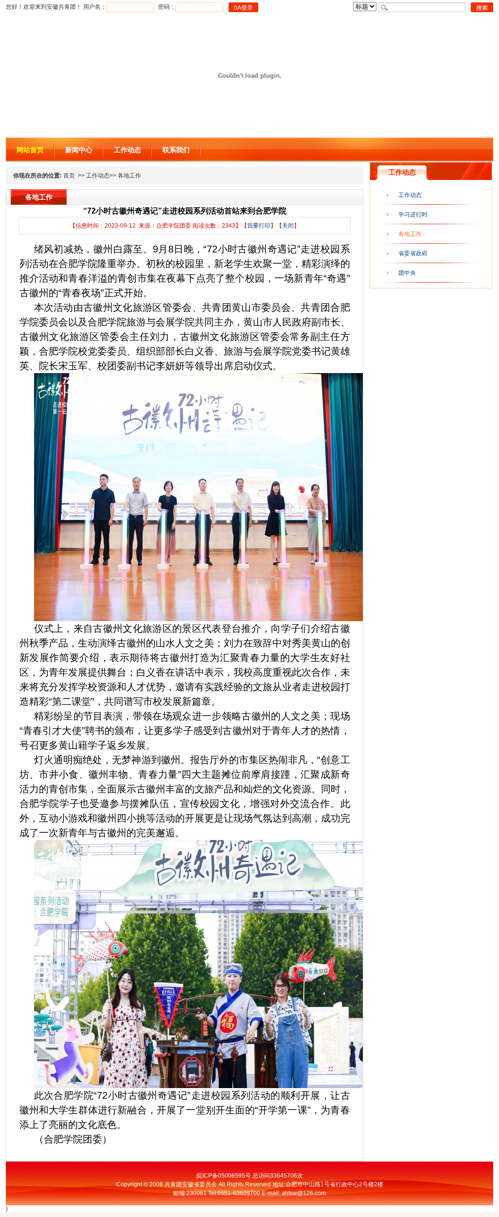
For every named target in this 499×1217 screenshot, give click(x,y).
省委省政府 (413, 253)
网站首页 (30, 150)
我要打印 (258, 225)
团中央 (407, 272)
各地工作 (410, 234)
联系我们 (176, 150)
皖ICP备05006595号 (223, 1175)
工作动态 (127, 150)
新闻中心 (78, 150)
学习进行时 (413, 214)
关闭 (288, 225)
